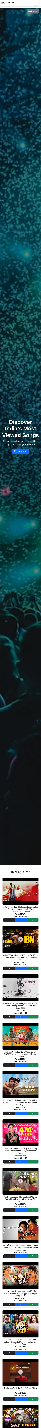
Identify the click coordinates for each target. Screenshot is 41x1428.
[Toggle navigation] (36, 3)
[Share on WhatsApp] (32, 920)
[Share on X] (9, 920)
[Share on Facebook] (21, 920)
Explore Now (20, 451)
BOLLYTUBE (7, 3)
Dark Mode (32, 11)
